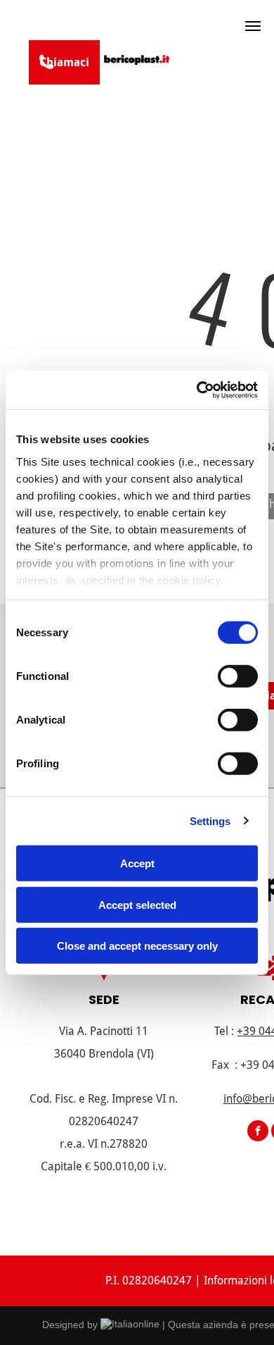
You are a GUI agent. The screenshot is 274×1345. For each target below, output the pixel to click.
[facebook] (257, 1132)
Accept (137, 863)
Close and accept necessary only (137, 946)
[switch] (238, 676)
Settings (210, 820)
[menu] (253, 26)
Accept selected (137, 904)
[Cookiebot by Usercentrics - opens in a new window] (197, 389)
